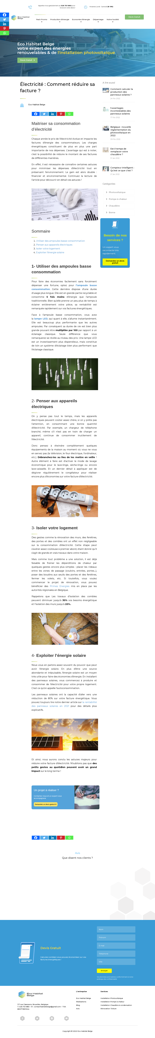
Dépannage (98, 19)
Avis (78, 1009)
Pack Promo (41, 19)
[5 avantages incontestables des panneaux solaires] (106, 109)
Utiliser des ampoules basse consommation (60, 241)
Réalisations (81, 1002)
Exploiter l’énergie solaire (50, 252)
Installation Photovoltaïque (112, 998)
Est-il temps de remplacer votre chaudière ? (119, 152)
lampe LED (41, 318)
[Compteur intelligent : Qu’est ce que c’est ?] (106, 169)
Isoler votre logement (48, 248)
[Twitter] (44, 114)
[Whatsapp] (69, 114)
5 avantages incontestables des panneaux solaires (120, 111)
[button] (134, 17)
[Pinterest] (61, 114)
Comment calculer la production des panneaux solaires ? (121, 92)
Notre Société (113, 19)
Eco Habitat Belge (83, 998)
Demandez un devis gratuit (45, 804)
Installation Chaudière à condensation (116, 1005)
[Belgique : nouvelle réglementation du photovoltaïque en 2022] (106, 128)
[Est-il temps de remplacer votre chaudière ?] (106, 150)
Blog (78, 1005)
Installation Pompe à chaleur (112, 1002)
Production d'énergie (59, 19)
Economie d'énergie (81, 19)
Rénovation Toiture (108, 1009)
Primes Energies (59, 586)
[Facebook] (36, 114)
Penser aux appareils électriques (54, 244)
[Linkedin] (53, 114)
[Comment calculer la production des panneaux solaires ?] (106, 90)
